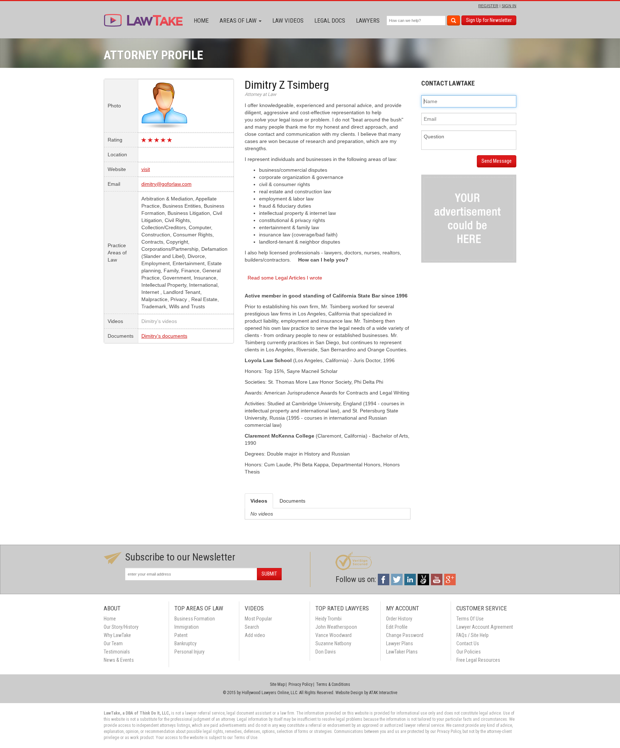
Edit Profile (397, 627)
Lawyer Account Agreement (484, 627)
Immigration (186, 627)
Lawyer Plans (399, 643)
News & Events (119, 660)
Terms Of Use (470, 619)
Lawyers (368, 20)
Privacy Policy (300, 684)
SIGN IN (509, 6)
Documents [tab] (292, 501)
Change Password (404, 635)
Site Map (277, 684)
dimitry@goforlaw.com (166, 184)
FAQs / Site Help (472, 635)
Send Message (497, 161)
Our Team (113, 643)
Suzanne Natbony (333, 643)
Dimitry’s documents (164, 336)
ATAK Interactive (383, 692)
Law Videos (288, 20)
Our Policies (468, 652)
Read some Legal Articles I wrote (285, 278)
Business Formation (194, 619)
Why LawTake (117, 635)
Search (252, 627)
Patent (181, 635)
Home (201, 20)
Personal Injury (189, 652)
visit (145, 169)
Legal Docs (329, 20)
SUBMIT (269, 574)
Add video (255, 635)
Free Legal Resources (478, 660)
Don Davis (325, 652)
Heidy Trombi (328, 619)
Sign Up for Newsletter (489, 20)
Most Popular (258, 619)
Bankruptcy (185, 643)
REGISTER (488, 6)
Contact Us (467, 643)
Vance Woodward (333, 635)
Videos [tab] (258, 501)
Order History (399, 619)
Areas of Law (239, 20)
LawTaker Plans (402, 652)
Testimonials (117, 652)
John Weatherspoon (336, 627)
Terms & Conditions (333, 684)
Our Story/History (121, 627)
